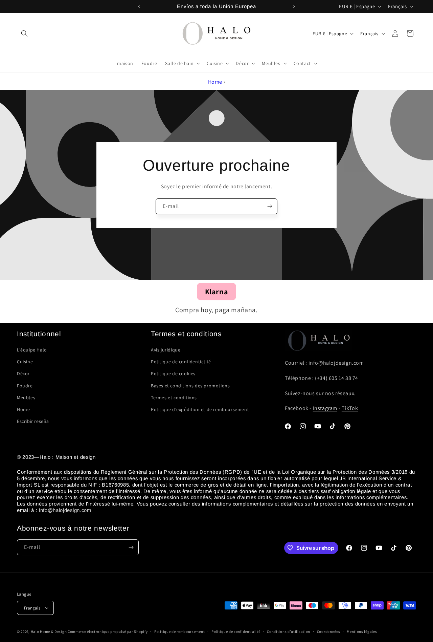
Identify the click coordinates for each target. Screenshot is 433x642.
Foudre (25, 386)
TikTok (350, 408)
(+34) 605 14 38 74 (336, 378)
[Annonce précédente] (139, 6)
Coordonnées (328, 631)
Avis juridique (165, 350)
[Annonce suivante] (294, 6)
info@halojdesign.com (65, 510)
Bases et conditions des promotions (190, 386)
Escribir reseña (33, 421)
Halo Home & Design (49, 631)
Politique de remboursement (179, 631)
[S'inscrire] (269, 206)
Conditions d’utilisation (288, 631)
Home (215, 81)
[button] (24, 33)
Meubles (26, 397)
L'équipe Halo (32, 350)
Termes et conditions (174, 397)
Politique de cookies (173, 373)
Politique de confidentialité (181, 362)
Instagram (325, 408)
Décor (23, 373)
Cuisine (25, 362)
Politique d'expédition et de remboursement (200, 409)
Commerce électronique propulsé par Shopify (107, 631)
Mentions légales (362, 631)
